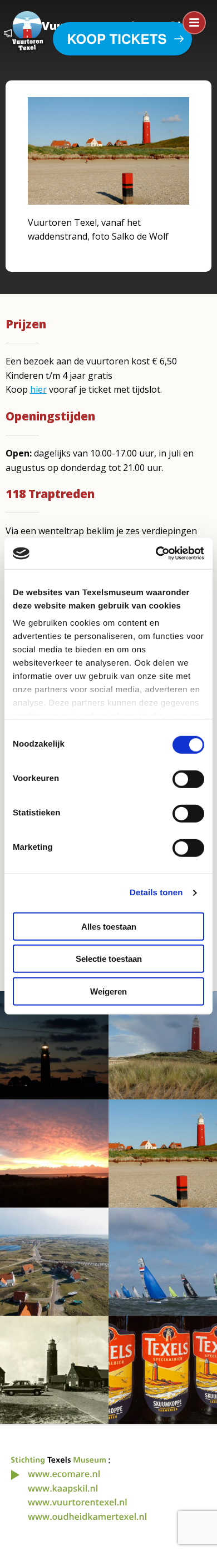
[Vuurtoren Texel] (28, 30)
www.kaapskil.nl (63, 1488)
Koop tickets (117, 38)
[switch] (188, 779)
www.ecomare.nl (64, 1474)
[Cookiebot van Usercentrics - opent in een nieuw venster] (156, 553)
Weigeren (108, 991)
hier (38, 389)
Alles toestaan (108, 926)
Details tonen (156, 892)
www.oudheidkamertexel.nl (87, 1516)
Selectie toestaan (109, 958)
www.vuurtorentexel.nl (77, 1502)
